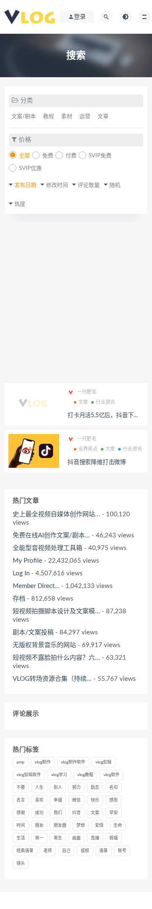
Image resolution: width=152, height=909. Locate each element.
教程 (48, 116)
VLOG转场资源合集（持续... (52, 679)
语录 (103, 851)
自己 (66, 851)
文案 (95, 813)
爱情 (99, 825)
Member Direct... (36, 586)
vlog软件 (111, 775)
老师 (47, 851)
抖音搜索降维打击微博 (97, 462)
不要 (20, 787)
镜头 (20, 863)
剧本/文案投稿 (33, 632)
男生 (58, 838)
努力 (76, 787)
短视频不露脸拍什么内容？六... (56, 658)
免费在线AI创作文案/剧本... (51, 535)
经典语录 (24, 851)
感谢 (20, 813)
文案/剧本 (23, 116)
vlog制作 (43, 762)
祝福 (113, 838)
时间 (20, 825)
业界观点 (88, 449)
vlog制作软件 (73, 762)
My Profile (27, 561)
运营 (84, 116)
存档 (19, 599)
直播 (95, 838)
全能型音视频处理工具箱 (47, 548)
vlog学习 (59, 775)
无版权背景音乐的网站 (44, 645)
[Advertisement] (76, 303)
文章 (103, 116)
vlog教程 (85, 775)
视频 (85, 851)
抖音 (76, 813)
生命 (118, 825)
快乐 (95, 800)
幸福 (58, 800)
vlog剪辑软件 (28, 775)
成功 (39, 813)
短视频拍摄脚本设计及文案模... (56, 611)
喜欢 (39, 800)
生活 (20, 838)
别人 (58, 787)
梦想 (80, 825)
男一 (39, 838)
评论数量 (89, 185)
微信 (76, 800)
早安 (113, 813)
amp (20, 762)
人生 (39, 787)
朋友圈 (60, 825)
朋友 (39, 825)
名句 (113, 787)
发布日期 (25, 185)
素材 (66, 116)
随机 (114, 185)
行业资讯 (105, 402)
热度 (19, 204)
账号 (122, 851)
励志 (95, 787)
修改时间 (57, 185)
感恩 (113, 800)
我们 (58, 813)
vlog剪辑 (103, 762)
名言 (20, 800)
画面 (76, 838)
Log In (21, 573)
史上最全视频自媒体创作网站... (56, 514)
